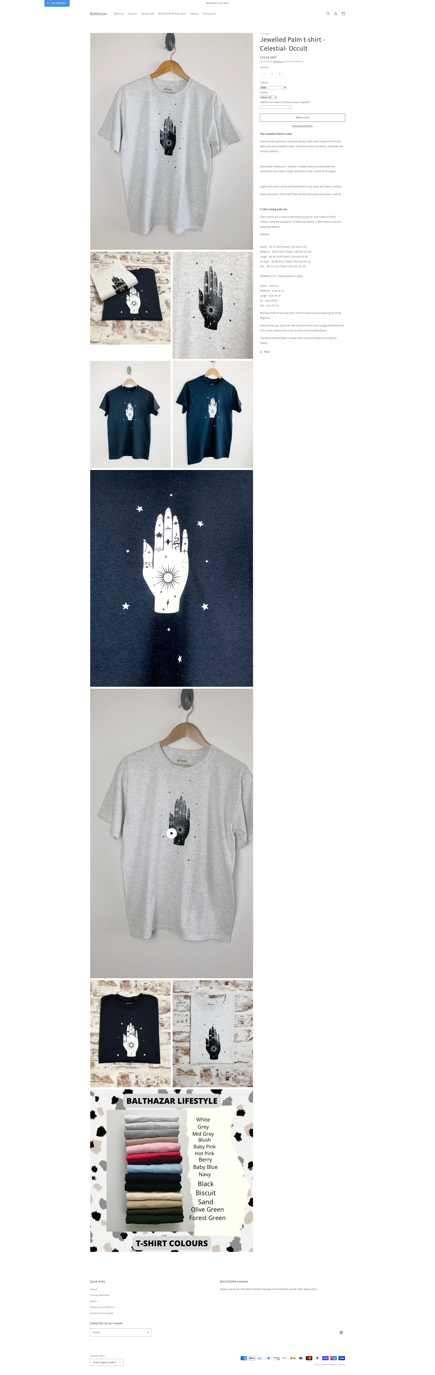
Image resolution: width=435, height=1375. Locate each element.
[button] (261, 24)
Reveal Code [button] (218, 68)
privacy (217, 100)
